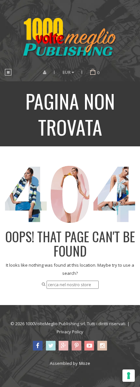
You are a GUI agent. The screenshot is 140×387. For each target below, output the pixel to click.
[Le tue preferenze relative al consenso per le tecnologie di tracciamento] (128, 375)
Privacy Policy (70, 332)
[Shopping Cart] (92, 72)
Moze (84, 363)
